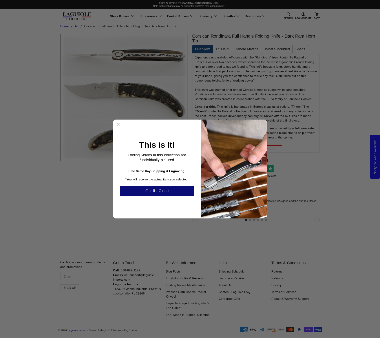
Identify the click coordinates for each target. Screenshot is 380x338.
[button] (118, 124)
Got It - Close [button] (157, 191)
